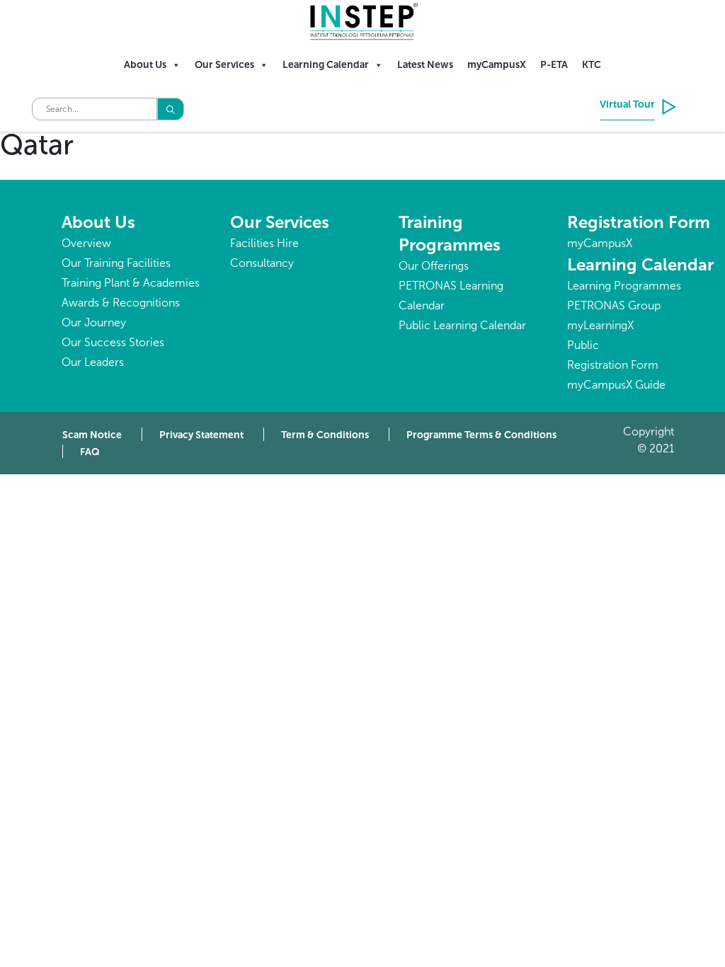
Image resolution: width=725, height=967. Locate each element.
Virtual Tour (627, 104)
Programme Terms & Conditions (481, 435)
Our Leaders (93, 362)
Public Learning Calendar (462, 325)
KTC (591, 65)
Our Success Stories (113, 342)
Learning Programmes (624, 285)
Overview (86, 243)
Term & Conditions (325, 435)
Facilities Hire (264, 243)
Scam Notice (92, 435)
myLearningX (600, 325)
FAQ (90, 452)
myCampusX (496, 65)
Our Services (224, 65)
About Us (145, 65)
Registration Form (638, 222)
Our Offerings (434, 266)
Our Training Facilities (116, 263)
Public (583, 345)
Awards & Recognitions (121, 302)
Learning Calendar (325, 65)
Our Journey (94, 322)
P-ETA (554, 65)
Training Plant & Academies (131, 283)
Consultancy (262, 263)
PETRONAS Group (614, 305)
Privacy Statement (201, 435)
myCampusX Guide (616, 384)
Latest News (425, 65)
